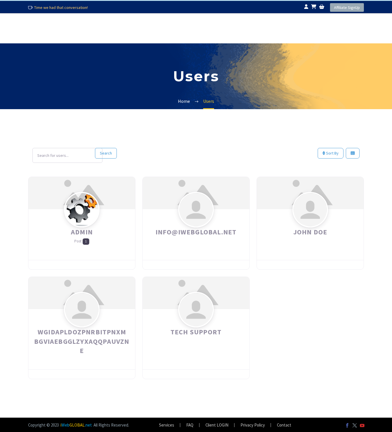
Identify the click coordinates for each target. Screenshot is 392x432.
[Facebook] (347, 425)
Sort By (332, 153)
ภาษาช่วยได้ (274, 28)
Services (135, 28)
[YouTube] (362, 425)
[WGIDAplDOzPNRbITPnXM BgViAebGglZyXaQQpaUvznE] (82, 320)
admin (82, 231)
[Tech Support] (196, 320)
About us (84, 28)
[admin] (82, 220)
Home (40, 28)
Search (106, 153)
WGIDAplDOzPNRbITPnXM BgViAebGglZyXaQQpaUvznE (81, 341)
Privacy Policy (252, 425)
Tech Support (196, 331)
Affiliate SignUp (347, 7)
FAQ (233, 28)
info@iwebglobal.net (196, 231)
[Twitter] (354, 425)
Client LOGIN (216, 425)
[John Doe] (310, 220)
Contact (324, 28)
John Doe (310, 231)
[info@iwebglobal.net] (196, 220)
